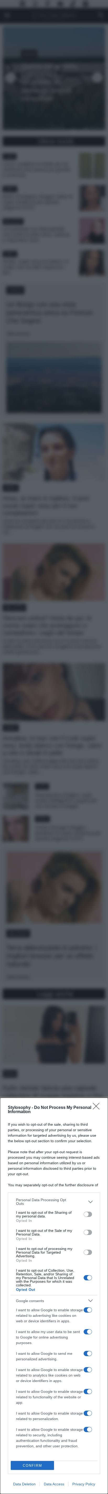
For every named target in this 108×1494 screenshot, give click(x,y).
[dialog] (54, 1296)
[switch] (88, 1214)
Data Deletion (24, 1484)
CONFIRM (32, 1466)
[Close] (98, 1108)
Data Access (54, 1484)
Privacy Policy (83, 1484)
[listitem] (54, 1201)
